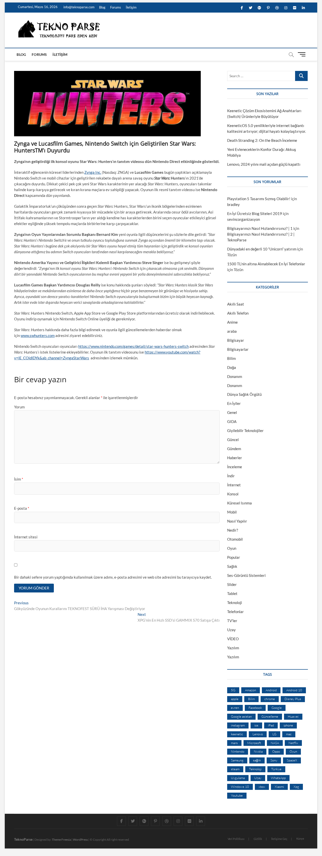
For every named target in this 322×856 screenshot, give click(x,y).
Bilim (231, 358)
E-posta (21, 508)
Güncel (233, 439)
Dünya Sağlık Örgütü (244, 394)
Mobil (232, 512)
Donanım (234, 376)
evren (235, 708)
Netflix (293, 743)
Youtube (237, 795)
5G (233, 690)
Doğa (231, 367)
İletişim (131, 7)
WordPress (80, 839)
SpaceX (292, 760)
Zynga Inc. (92, 172)
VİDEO (233, 638)
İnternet (234, 485)
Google (276, 708)
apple (234, 699)
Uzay (231, 629)
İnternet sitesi (25, 537)
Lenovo (258, 734)
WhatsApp (278, 778)
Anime (232, 322)
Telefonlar (235, 611)
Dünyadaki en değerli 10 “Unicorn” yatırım (261, 249)
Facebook (255, 708)
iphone (288, 725)
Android (271, 690)
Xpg (296, 787)
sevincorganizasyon (243, 219)
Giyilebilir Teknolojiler (245, 430)
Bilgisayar (235, 340)
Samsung (237, 760)
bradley (233, 204)
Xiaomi (279, 787)
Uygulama (238, 778)
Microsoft (254, 743)
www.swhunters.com (38, 335)
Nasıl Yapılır (237, 521)
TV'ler (232, 620)
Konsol (232, 494)
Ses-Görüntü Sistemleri (246, 575)
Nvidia (258, 751)
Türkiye (276, 769)
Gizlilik (258, 838)
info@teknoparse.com (79, 7)
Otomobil (235, 539)
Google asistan (241, 716)
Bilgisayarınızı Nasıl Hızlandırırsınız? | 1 (260, 228)
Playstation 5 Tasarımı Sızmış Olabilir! (258, 198)
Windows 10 (240, 787)
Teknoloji (234, 602)
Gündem (234, 448)
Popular (233, 557)
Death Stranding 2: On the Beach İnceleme (262, 140)
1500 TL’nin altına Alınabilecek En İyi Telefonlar (266, 264)
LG (274, 734)
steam (235, 769)
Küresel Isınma (239, 503)
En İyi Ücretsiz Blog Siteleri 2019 (254, 213)
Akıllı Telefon (238, 313)
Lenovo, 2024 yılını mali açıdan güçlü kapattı (263, 164)
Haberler (234, 457)
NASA (275, 743)
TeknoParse (23, 839)
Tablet (232, 593)
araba (232, 331)
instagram (238, 725)
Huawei (293, 716)
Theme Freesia (61, 839)
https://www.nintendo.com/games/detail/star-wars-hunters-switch (133, 346)
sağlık (257, 760)
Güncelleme (269, 716)
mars (234, 743)
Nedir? (232, 530)
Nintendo (237, 751)
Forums (115, 7)
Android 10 (294, 690)
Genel (232, 412)
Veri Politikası (236, 838)
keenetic (237, 734)
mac (289, 734)
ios (256, 725)
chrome (269, 699)
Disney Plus (293, 699)
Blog (102, 7)
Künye (300, 838)
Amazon (250, 690)
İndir (231, 476)
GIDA (231, 421)
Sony (273, 760)
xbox (262, 787)
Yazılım (233, 648)
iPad (271, 725)
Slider (232, 584)
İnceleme (234, 466)
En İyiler (234, 403)
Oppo (276, 751)
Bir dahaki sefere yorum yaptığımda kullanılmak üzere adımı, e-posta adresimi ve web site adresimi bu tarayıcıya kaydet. (113, 577)
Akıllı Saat (235, 304)
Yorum (19, 407)
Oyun (231, 548)
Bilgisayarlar (238, 349)
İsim (18, 479)
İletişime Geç (279, 838)
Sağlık (232, 566)
